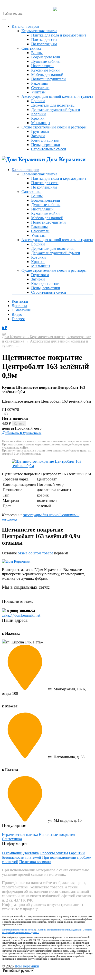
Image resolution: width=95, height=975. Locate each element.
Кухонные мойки (45, 70)
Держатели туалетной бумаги (55, 110)
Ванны (37, 53)
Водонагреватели (45, 57)
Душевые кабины (45, 61)
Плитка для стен (44, 39)
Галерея (18, 319)
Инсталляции (42, 66)
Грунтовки (40, 131)
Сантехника (31, 48)
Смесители (40, 88)
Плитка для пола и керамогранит (58, 35)
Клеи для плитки (45, 140)
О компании (12, 853)
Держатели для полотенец (53, 105)
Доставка (19, 306)
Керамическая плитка (39, 31)
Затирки (38, 136)
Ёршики (38, 101)
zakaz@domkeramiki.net (21, 615)
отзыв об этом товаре (35, 553)
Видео (17, 314)
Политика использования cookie (18, 929)
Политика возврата (35, 862)
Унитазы (38, 92)
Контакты (20, 301)
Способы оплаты (54, 853)
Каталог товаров (25, 26)
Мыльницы (40, 123)
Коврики (38, 114)
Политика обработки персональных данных (59, 929)
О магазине (21, 310)
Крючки (38, 118)
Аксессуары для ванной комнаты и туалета (57, 96)
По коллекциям (44, 44)
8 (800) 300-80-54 (75, 9)
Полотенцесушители (48, 79)
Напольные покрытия (57, 834)
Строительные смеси (48, 149)
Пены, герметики (45, 145)
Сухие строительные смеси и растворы (53, 127)
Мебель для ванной (47, 74)
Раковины (39, 83)
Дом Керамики (27, 966)
